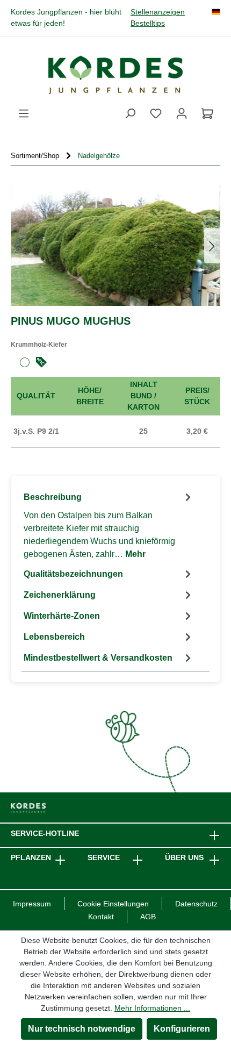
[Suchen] (130, 113)
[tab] (108, 525)
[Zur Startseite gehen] (115, 74)
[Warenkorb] (207, 113)
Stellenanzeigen (158, 12)
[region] (115, 245)
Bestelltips (148, 23)
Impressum (32, 903)
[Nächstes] (212, 245)
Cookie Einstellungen (113, 903)
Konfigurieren (182, 1028)
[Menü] (24, 113)
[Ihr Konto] (181, 113)
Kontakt (101, 916)
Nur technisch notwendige (81, 1028)
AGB (148, 916)
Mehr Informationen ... (152, 1008)
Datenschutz (196, 903)
